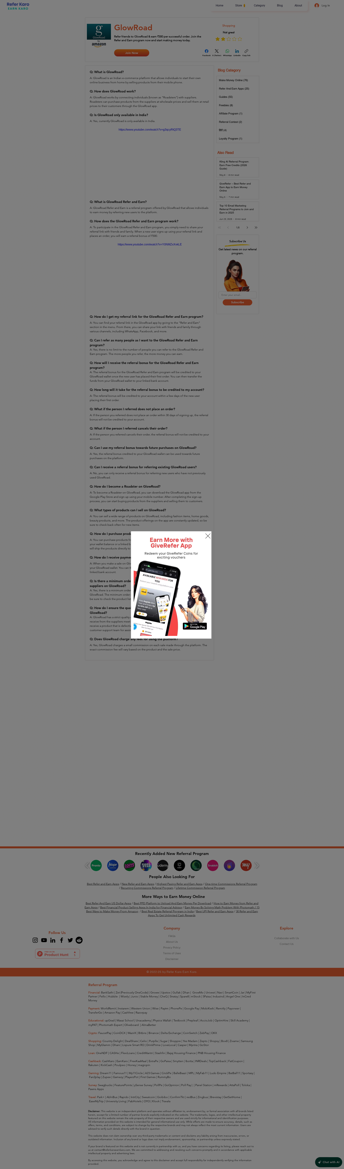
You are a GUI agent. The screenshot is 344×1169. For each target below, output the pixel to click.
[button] (208, 535)
